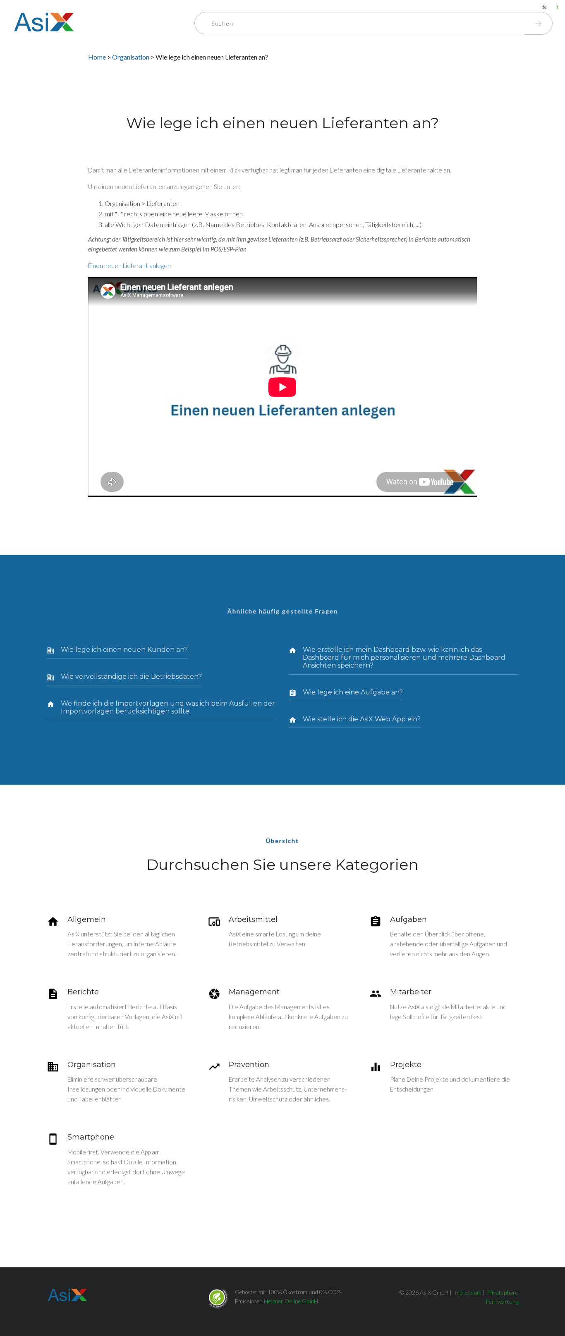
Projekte (405, 1064)
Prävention (249, 1064)
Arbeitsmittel (253, 919)
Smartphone (90, 1137)
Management (254, 991)
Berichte (83, 991)
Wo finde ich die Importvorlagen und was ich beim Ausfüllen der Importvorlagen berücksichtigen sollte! (168, 707)
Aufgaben (408, 919)
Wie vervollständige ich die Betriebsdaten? (131, 676)
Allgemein (86, 919)
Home (97, 57)
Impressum (467, 1292)
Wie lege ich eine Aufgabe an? (353, 692)
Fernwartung (502, 1301)
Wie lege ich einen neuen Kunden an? (124, 650)
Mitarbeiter (410, 991)
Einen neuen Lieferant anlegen (129, 265)
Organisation (131, 57)
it (556, 7)
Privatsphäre (502, 1292)
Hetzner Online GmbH (291, 1301)
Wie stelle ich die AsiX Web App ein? (362, 719)
